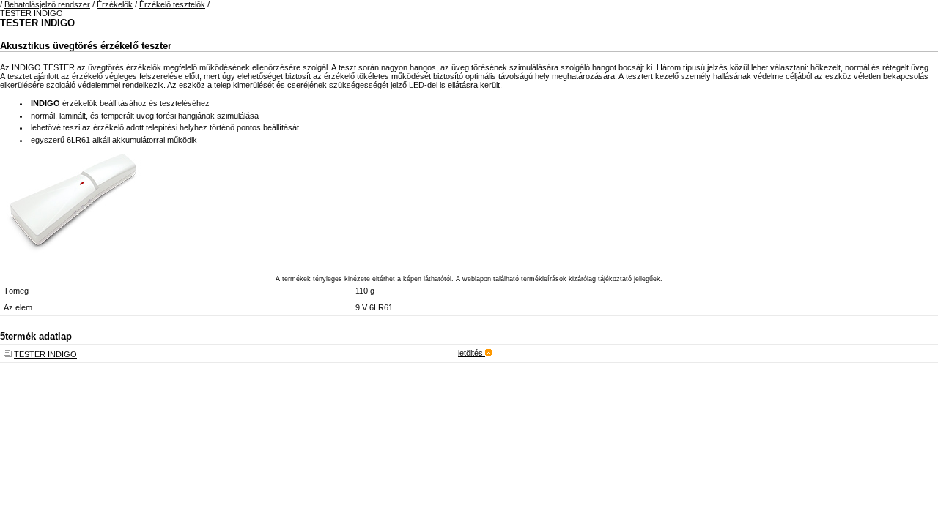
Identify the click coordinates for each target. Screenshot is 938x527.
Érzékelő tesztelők (172, 4)
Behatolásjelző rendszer (47, 4)
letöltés (471, 352)
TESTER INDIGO (45, 354)
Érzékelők (115, 4)
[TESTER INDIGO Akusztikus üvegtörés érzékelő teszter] (73, 257)
